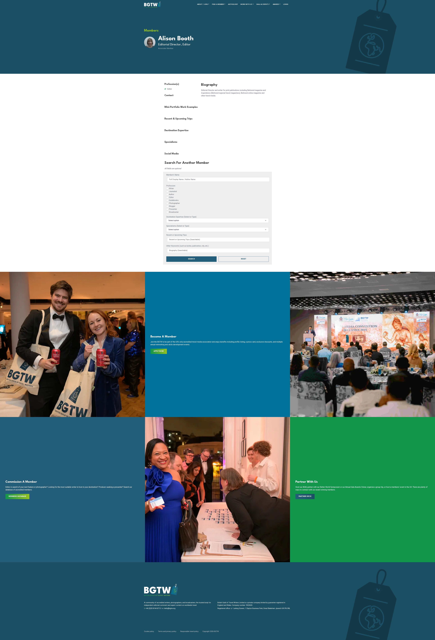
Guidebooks (174, 200)
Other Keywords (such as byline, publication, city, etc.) (187, 246)
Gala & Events (262, 4)
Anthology (233, 4)
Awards (276, 4)
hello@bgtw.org (169, 608)
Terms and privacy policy (167, 631)
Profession (170, 186)
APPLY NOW (159, 351)
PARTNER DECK (305, 496)
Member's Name (172, 175)
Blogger (172, 206)
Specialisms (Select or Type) (177, 226)
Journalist (173, 191)
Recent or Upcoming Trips (176, 235)
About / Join (202, 4)
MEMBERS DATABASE (17, 496)
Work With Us (246, 4)
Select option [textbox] (173, 220)
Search (191, 259)
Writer (171, 188)
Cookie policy (149, 631)
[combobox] (217, 220)
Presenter (173, 209)
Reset (243, 259)
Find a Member (218, 4)
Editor (171, 197)
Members (151, 30)
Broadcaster (174, 212)
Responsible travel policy (189, 631)
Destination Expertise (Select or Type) (181, 217)
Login (285, 4)
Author (171, 194)
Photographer (174, 203)
